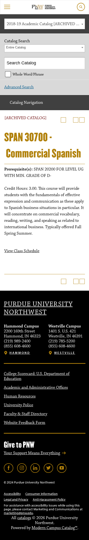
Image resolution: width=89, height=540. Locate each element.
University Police (18, 405)
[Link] (8, 468)
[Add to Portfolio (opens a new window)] (63, 120)
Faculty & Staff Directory (25, 414)
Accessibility (12, 494)
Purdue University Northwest (38, 308)
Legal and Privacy (16, 499)
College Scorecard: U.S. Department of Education (37, 376)
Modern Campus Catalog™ (54, 528)
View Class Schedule (21, 251)
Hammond (19, 353)
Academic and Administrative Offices (36, 387)
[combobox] (44, 24)
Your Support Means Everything (32, 453)
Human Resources (20, 396)
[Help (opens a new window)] (81, 120)
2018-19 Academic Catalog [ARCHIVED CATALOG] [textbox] (46, 24)
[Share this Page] (69, 120)
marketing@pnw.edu (18, 513)
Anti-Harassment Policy (49, 499)
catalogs (24, 518)
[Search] (79, 63)
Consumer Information (41, 494)
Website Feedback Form (24, 422)
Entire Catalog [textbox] (16, 47)
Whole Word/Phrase (28, 74)
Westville (64, 353)
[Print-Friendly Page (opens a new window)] (75, 120)
